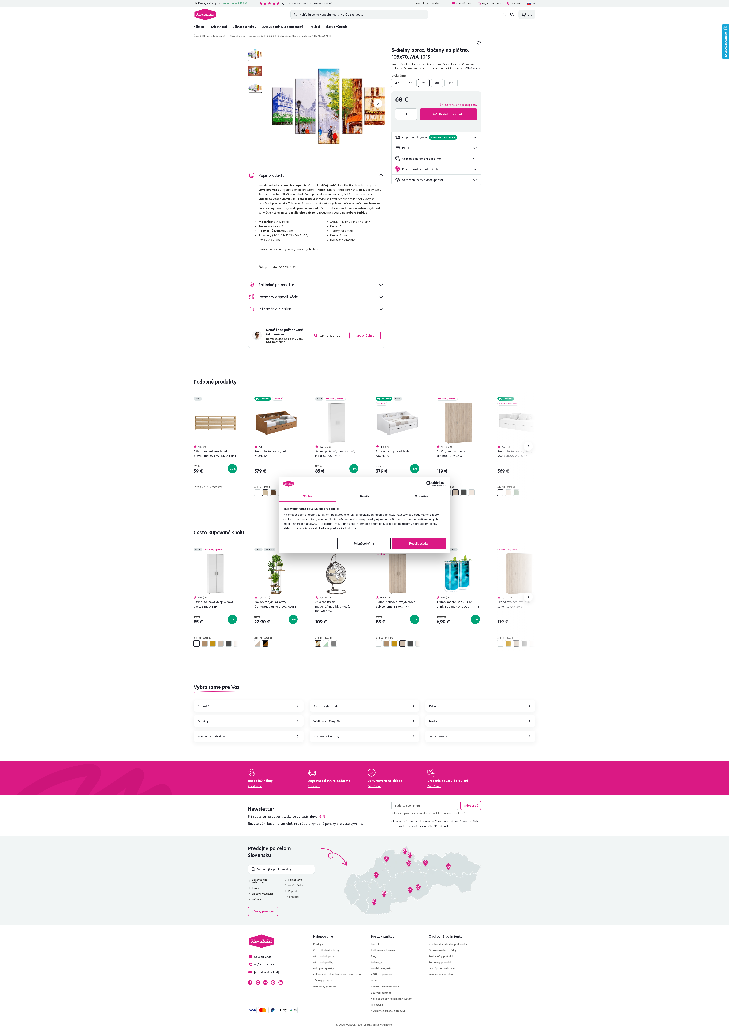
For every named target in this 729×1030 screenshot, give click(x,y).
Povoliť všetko (418, 543)
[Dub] (265, 493)
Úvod (196, 35)
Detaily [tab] (364, 496)
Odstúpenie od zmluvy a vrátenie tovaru (337, 974)
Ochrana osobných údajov (444, 950)
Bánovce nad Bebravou (259, 881)
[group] (328, 103)
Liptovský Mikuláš (262, 893)
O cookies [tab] (421, 496)
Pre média (377, 1004)
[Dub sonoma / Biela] (257, 643)
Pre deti (314, 26)
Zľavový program (323, 980)
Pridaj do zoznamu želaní (479, 42)
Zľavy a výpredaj (337, 26)
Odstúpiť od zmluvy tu (442, 968)
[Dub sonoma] (455, 493)
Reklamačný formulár (383, 950)
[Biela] (257, 493)
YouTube (265, 982)
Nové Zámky (295, 885)
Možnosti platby (323, 962)
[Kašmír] (471, 493)
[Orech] (273, 493)
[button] (436, 137)
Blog (373, 956)
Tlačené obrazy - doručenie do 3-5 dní (251, 35)
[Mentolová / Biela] (326, 643)
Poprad (292, 891)
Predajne (516, 3)
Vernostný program (324, 986)
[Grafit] (463, 493)
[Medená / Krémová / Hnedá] (318, 643)
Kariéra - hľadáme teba (385, 986)
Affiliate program (381, 974)
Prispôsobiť (362, 543)
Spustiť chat (463, 3)
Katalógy (376, 962)
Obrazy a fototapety (214, 35)
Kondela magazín (381, 968)
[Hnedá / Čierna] (265, 643)
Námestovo (295, 879)
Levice (256, 888)
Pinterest (273, 982)
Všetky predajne (263, 911)
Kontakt (376, 944)
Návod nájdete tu (445, 826)
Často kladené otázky (326, 950)
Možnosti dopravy (324, 956)
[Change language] (531, 3)
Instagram (258, 982)
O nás (374, 980)
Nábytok (199, 26)
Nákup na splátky (323, 968)
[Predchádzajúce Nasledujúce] (215, 423)
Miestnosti (219, 26)
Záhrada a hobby (244, 26)
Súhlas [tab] (307, 496)
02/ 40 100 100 (491, 3)
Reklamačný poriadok (441, 956)
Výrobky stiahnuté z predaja (388, 1011)
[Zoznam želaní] (512, 14)
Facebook (250, 982)
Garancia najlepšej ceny (461, 104)
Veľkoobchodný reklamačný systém (391, 998)
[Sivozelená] (516, 493)
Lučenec (256, 899)
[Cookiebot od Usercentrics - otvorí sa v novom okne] (429, 484)
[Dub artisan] (204, 643)
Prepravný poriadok (440, 962)
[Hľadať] (295, 14)
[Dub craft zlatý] (212, 643)
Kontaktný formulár (427, 3)
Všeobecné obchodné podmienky (448, 944)
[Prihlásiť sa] (504, 14)
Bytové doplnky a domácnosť (282, 26)
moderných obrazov (309, 249)
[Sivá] (334, 643)
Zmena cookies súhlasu (442, 974)
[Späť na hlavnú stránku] (205, 14)
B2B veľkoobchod (381, 992)
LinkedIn (280, 982)
